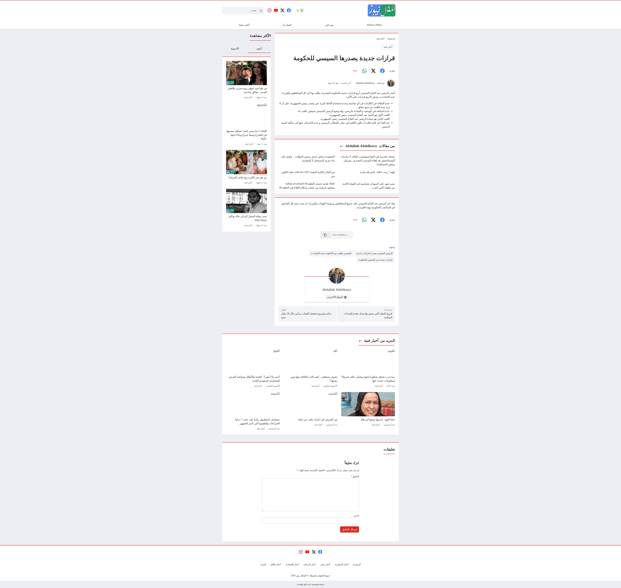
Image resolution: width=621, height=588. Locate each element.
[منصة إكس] (373, 71)
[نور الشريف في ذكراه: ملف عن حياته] (310, 411)
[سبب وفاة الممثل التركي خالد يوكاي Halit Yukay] (246, 208)
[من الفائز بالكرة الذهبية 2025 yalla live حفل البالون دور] (306, 174)
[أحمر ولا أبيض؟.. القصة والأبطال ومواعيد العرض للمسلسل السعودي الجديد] (253, 368)
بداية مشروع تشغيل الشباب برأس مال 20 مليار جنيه (306, 315)
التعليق (355, 476)
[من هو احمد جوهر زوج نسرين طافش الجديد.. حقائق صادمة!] (246, 80)
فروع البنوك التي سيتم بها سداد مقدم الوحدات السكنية (368, 315)
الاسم (356, 515)
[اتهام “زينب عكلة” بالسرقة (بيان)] (367, 174)
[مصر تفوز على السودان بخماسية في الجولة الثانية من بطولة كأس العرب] (367, 186)
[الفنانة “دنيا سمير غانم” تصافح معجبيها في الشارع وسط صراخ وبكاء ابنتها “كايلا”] (246, 125)
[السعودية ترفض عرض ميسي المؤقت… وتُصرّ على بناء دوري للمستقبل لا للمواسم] (306, 160)
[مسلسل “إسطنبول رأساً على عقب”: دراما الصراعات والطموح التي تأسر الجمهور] (253, 411)
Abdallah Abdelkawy (365, 83)
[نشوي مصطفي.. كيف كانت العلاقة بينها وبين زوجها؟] (310, 368)
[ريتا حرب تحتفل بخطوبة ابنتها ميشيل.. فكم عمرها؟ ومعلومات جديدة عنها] (368, 368)
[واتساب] (364, 71)
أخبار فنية (248, 97)
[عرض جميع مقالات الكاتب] (391, 83)
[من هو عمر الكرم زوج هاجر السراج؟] (246, 167)
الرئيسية (391, 39)
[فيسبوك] (382, 71)
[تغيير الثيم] (300, 10)
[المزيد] (355, 71)
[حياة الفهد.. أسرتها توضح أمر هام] (368, 411)
